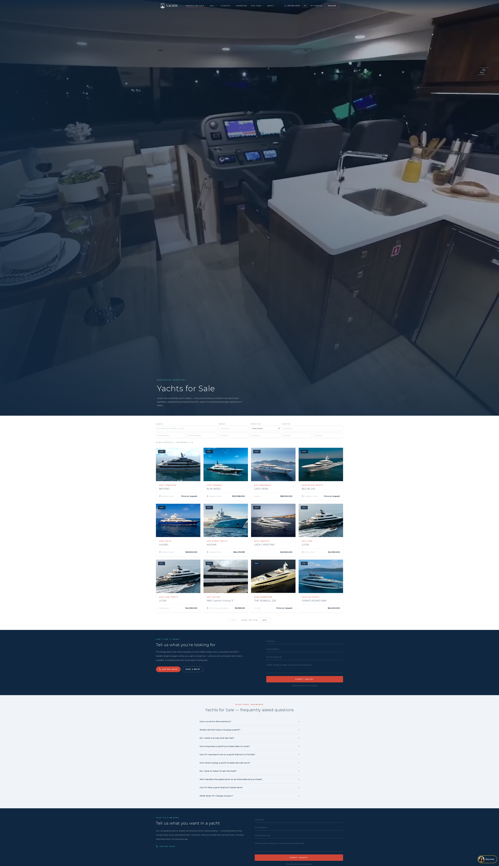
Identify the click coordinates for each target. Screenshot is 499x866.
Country (286, 424)
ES (305, 6)
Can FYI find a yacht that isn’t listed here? (249, 787)
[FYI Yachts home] (169, 5)
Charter (225, 6)
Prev (234, 620)
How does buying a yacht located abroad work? (249, 763)
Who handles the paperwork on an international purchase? (249, 779)
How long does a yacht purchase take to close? (249, 746)
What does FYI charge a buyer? (249, 796)
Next (265, 620)
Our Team (256, 6)
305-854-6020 (293, 6)
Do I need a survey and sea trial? (249, 738)
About (270, 6)
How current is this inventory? (249, 721)
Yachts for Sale (195, 6)
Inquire (332, 6)
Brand (222, 424)
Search (159, 424)
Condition (255, 424)
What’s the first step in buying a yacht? (249, 730)
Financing (241, 6)
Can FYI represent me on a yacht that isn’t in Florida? (249, 754)
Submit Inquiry (304, 679)
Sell (212, 6)
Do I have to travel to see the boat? (249, 771)
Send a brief (192, 669)
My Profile (317, 6)
